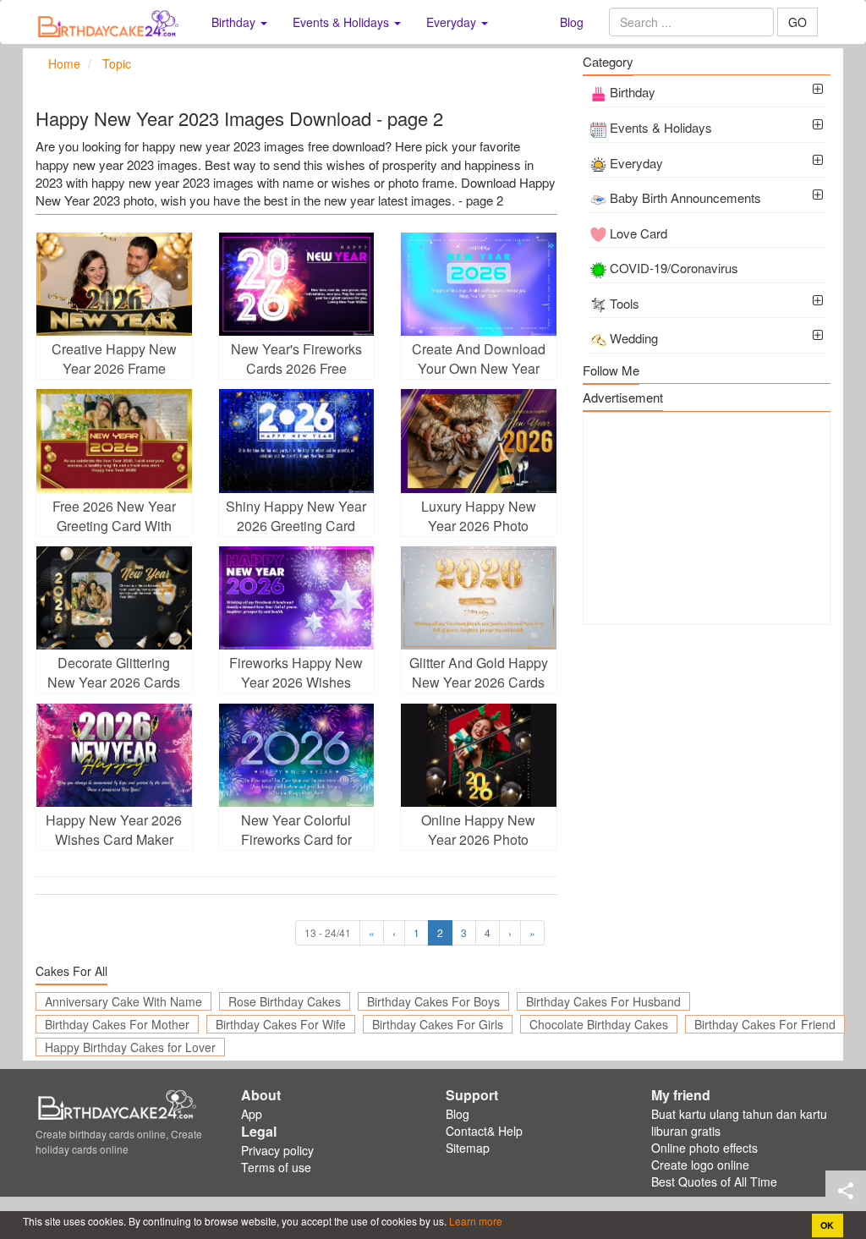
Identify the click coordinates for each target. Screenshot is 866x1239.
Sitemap (468, 1147)
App (251, 1113)
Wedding (634, 338)
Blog (572, 22)
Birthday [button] (235, 22)
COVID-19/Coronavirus (674, 268)
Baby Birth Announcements (685, 197)
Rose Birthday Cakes (284, 1001)
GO (797, 22)
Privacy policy (277, 1150)
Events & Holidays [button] (342, 22)
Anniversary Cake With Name (123, 1001)
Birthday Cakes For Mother (117, 1024)
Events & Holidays (661, 127)
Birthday (632, 92)
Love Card (638, 233)
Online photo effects (704, 1147)
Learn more (474, 1221)
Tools (624, 303)
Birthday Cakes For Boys (433, 1001)
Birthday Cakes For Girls (437, 1024)
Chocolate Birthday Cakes (598, 1024)
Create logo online (700, 1164)
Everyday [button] (453, 22)
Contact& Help (484, 1130)
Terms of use (276, 1167)
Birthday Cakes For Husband (603, 1001)
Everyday (636, 163)
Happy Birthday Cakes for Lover (130, 1047)
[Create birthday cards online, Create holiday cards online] (111, 22)
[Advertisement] (707, 518)
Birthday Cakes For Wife (281, 1024)
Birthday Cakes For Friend (765, 1024)
